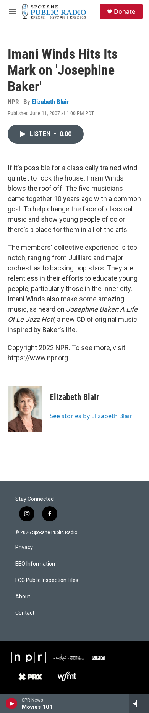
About (22, 596)
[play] (11, 703)
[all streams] (139, 703)
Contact (24, 613)
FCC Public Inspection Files (46, 580)
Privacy (24, 547)
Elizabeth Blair (50, 102)
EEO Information (35, 564)
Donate (124, 11)
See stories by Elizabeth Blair (91, 416)
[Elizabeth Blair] (25, 409)
